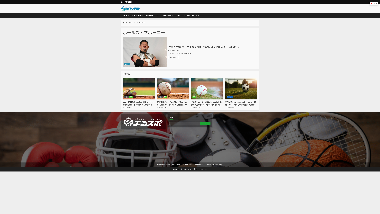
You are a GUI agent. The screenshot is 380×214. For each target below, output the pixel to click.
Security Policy (187, 165)
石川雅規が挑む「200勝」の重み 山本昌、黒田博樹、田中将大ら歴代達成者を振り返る (173, 103)
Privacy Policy (217, 165)
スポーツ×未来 (166, 15)
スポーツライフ (151, 15)
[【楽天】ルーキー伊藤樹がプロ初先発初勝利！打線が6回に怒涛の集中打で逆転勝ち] (207, 88)
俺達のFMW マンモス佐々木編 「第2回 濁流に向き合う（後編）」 (145, 52)
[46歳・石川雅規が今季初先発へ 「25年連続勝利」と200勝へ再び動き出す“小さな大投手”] (139, 88)
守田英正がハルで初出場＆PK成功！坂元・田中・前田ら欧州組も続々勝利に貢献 (241, 103)
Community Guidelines (202, 165)
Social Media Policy (173, 165)
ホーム (125, 23)
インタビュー (136, 15)
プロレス (127, 64)
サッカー (229, 97)
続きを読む (174, 57)
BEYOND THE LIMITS (191, 15)
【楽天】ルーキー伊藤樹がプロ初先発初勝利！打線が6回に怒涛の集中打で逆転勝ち (207, 103)
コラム (178, 15)
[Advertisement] (143, 145)
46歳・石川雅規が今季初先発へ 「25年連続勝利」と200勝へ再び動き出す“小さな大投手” (138, 103)
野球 (131, 97)
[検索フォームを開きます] (258, 15)
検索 (171, 117)
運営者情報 (161, 165)
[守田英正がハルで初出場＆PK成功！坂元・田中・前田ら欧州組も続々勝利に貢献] (241, 88)
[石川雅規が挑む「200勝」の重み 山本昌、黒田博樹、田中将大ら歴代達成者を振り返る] (173, 88)
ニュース (124, 15)
